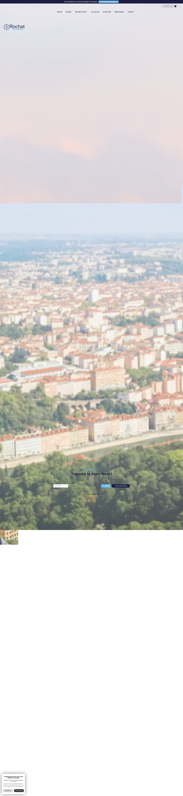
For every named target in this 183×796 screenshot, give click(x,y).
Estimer (75, 481)
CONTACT (131, 12)
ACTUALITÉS (95, 12)
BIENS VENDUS (119, 12)
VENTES (59, 12)
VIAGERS (68, 12)
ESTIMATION (107, 12)
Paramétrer (8, 790)
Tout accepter (19, 790)
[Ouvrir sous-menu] (87, 12)
